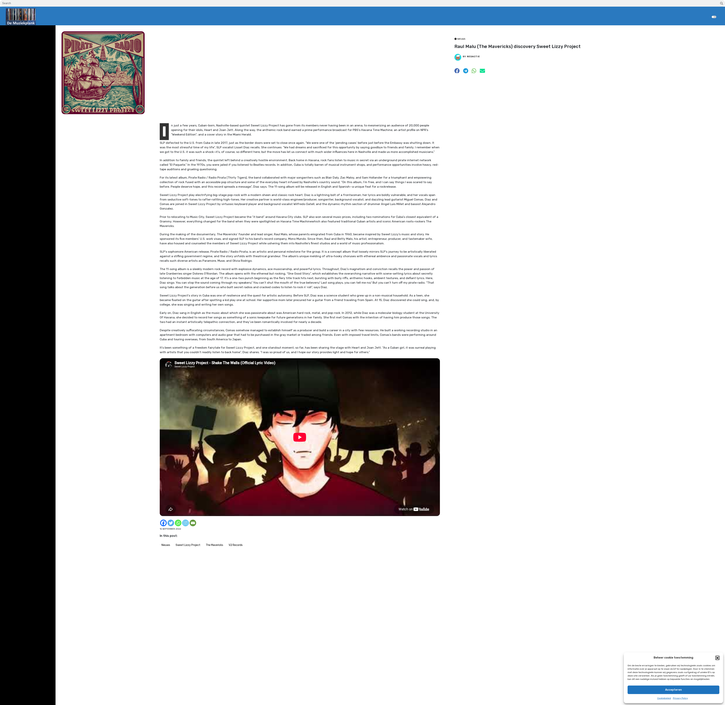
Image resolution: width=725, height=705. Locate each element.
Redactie (473, 56)
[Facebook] (163, 523)
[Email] (193, 523)
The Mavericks (214, 545)
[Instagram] (185, 523)
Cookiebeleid (664, 698)
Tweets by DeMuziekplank (22, 31)
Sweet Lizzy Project (188, 545)
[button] (717, 658)
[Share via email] (482, 72)
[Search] (721, 3)
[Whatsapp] (178, 523)
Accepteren (673, 689)
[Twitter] (170, 523)
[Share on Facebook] (457, 72)
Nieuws (165, 545)
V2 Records (236, 545)
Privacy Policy (680, 698)
